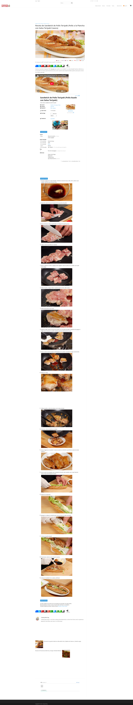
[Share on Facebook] (36, 66)
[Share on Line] (60, 66)
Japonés (52, 106)
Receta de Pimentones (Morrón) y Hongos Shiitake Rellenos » (48, 650)
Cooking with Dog (40, 62)
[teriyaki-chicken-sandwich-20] (56, 597)
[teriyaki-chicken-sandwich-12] (56, 427)
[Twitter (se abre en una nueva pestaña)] (91, 1)
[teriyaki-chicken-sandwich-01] (56, 201)
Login (78, 682)
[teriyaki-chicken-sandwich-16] (56, 513)
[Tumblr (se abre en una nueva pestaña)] (96, 1)
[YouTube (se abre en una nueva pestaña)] (97, 1)
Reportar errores (82, 58)
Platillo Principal (54, 105)
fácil (51, 108)
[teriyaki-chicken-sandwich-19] (56, 576)
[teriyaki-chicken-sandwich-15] (56, 492)
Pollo (59, 105)
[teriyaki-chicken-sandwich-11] (56, 391)
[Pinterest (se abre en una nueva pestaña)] (93, 1)
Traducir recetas (78, 58)
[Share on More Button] (65, 66)
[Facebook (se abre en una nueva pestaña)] (92, 1)
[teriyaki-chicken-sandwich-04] (56, 263)
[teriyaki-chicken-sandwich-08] (56, 327)
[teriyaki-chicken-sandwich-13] (56, 448)
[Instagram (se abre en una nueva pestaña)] (94, 1)
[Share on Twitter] (39, 66)
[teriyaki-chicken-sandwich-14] (56, 470)
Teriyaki (52, 69)
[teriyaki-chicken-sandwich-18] (56, 555)
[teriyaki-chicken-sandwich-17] (56, 534)
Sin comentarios (58, 62)
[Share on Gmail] (48, 66)
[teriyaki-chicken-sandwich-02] (56, 222)
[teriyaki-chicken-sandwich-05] (56, 286)
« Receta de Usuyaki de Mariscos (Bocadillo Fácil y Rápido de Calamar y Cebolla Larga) (62, 641)
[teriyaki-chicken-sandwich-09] (56, 349)
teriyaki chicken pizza (62, 606)
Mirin (49, 144)
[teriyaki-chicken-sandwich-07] (56, 306)
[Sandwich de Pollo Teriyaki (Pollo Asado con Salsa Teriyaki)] (70, 109)
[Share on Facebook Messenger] (54, 66)
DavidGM (53, 118)
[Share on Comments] (63, 66)
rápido (54, 108)
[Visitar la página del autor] (37, 618)
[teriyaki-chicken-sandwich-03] (56, 242)
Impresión (76, 95)
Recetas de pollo (51, 62)
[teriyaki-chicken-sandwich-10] (56, 370)
